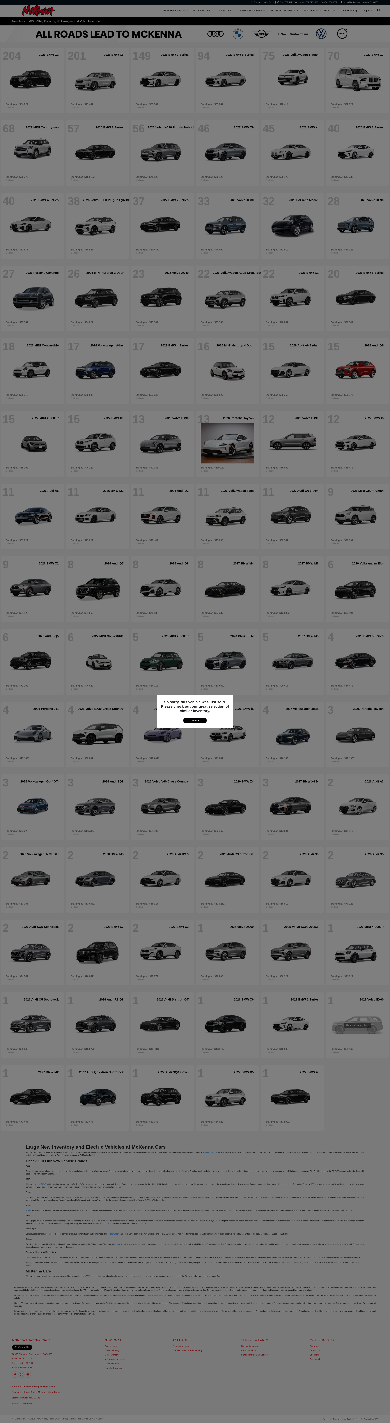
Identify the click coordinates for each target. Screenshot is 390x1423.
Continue (195, 720)
